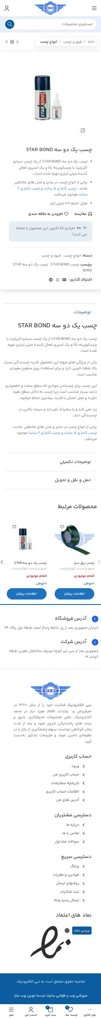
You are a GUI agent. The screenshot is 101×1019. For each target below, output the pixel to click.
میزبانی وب (78, 996)
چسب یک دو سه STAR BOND (57, 326)
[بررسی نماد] (67, 930)
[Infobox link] (50, 642)
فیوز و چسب (72, 42)
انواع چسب (48, 42)
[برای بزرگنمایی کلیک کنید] (82, 130)
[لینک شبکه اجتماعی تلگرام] (50, 279)
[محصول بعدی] (6, 42)
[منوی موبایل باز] (94, 8)
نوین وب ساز (24, 996)
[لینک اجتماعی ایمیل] (64, 279)
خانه (90, 42)
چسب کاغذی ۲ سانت (44, 433)
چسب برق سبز (84, 563)
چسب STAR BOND (65, 265)
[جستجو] (9, 24)
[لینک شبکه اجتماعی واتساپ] (57, 279)
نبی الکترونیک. (28, 982)
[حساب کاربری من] (6, 8)
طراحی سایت (56, 996)
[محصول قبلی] (17, 42)
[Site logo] (50, 8)
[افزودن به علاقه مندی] (62, 526)
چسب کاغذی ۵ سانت (60, 189)
